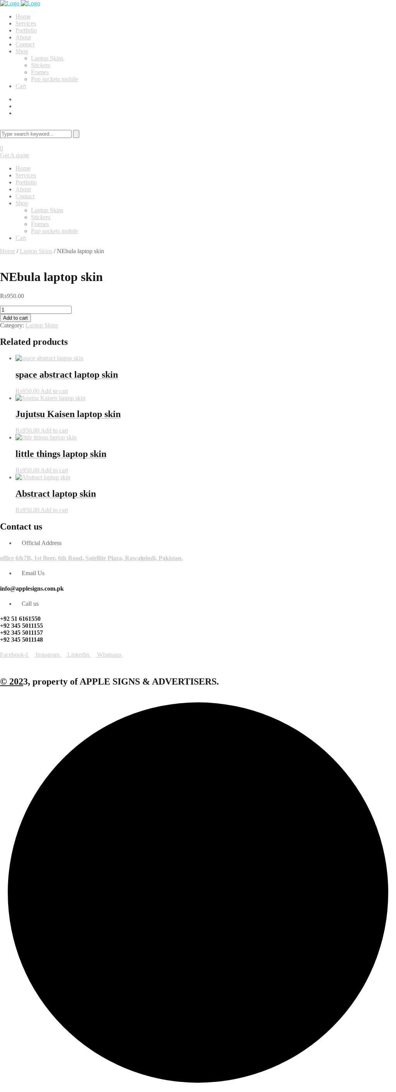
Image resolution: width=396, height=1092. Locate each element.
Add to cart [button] (54, 391)
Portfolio (26, 30)
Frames (40, 72)
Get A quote (14, 155)
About (23, 37)
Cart (20, 86)
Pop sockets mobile (54, 79)
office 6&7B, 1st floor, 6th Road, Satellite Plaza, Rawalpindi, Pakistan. (91, 558)
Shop (21, 51)
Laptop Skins (47, 58)
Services (25, 23)
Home (23, 16)
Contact (24, 44)
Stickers (40, 65)
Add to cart (15, 318)
